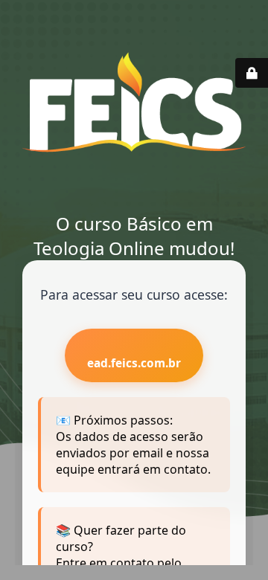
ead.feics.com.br (134, 363)
